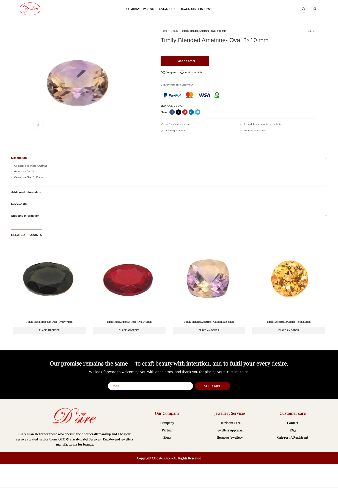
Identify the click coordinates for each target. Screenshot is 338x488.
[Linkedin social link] (191, 112)
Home (164, 30)
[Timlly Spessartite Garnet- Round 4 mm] (289, 280)
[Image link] (75, 416)
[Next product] (314, 31)
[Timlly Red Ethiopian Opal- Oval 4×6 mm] (129, 280)
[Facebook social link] (172, 112)
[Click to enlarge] (38, 125)
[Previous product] (305, 31)
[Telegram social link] (197, 112)
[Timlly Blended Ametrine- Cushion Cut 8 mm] (209, 280)
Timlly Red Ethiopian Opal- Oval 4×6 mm (129, 321)
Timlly (174, 30)
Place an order (49, 330)
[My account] (314, 8)
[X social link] (178, 112)
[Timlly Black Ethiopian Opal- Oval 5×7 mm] (49, 280)
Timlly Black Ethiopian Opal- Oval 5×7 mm (49, 321)
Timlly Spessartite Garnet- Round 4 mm (288, 321)
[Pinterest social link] (185, 112)
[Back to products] (309, 31)
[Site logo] (30, 8)
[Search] (303, 8)
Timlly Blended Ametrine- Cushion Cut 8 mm (209, 321)
